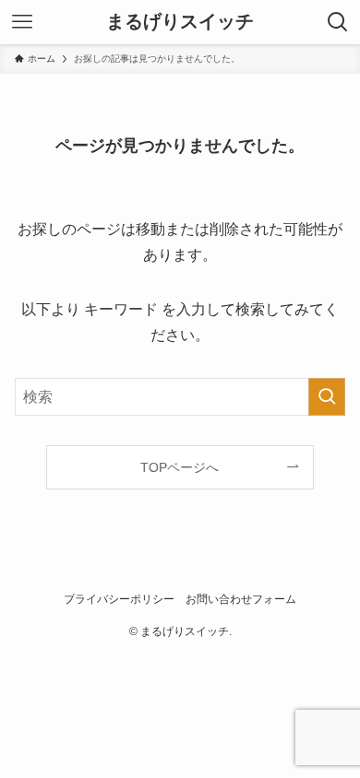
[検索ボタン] (338, 22)
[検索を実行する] (326, 397)
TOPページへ (179, 467)
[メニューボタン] (22, 22)
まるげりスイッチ (180, 22)
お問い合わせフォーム (241, 599)
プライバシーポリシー (119, 599)
